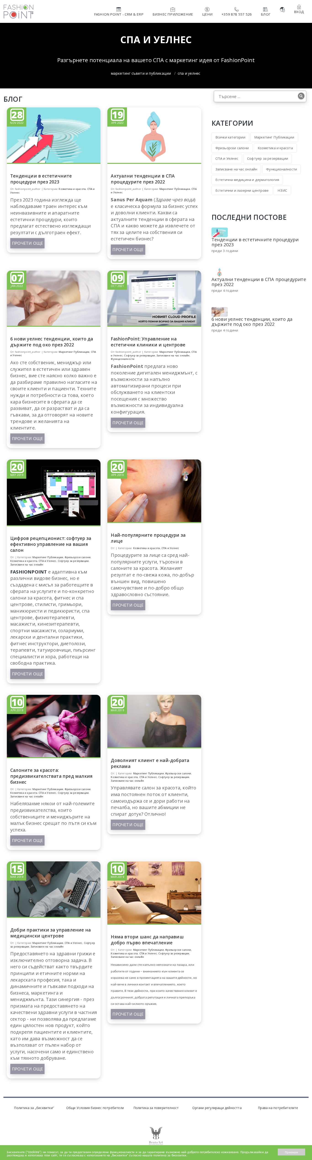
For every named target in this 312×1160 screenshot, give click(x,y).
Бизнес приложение (173, 14)
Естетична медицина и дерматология (247, 179)
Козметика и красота (72, 189)
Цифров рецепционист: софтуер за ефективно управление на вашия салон (50, 544)
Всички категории (230, 137)
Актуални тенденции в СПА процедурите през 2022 (143, 179)
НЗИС (282, 190)
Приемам (291, 1152)
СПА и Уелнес (47, 561)
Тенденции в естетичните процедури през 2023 (41, 179)
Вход (299, 11)
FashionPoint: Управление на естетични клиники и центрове (148, 342)
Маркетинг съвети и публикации (141, 73)
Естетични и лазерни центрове (242, 190)
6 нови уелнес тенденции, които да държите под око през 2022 (51, 342)
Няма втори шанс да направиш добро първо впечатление (147, 940)
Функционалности (122, 359)
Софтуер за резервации (139, 355)
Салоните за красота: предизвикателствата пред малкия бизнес (51, 776)
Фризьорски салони (77, 557)
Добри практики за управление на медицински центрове (50, 933)
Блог (265, 14)
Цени (207, 14)
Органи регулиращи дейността (216, 1108)
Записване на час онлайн (173, 355)
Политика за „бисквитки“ (34, 1108)
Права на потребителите (278, 1108)
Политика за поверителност (156, 1108)
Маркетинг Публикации (174, 189)
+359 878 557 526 (237, 14)
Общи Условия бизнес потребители (95, 1108)
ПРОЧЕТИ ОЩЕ (27, 243)
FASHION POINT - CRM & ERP (118, 14)
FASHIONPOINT (28, 572)
